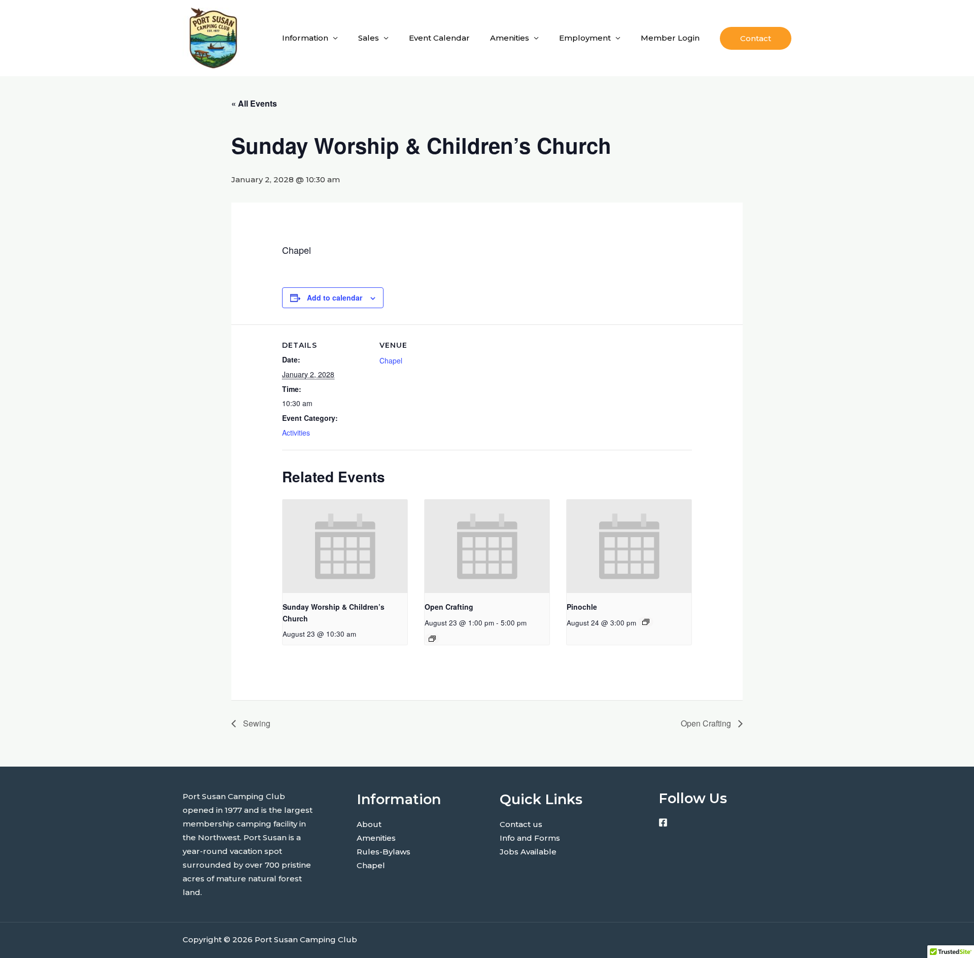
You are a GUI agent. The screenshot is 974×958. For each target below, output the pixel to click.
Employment (585, 38)
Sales (368, 38)
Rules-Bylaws (383, 851)
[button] (755, 38)
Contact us (521, 824)
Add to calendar (334, 297)
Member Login (670, 38)
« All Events (254, 103)
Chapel (390, 360)
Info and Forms (530, 838)
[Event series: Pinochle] (645, 622)
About (369, 824)
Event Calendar (439, 38)
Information (305, 38)
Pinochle (582, 607)
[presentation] (345, 546)
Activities (296, 432)
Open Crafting (449, 607)
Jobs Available (528, 851)
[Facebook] (663, 822)
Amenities (509, 38)
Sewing (255, 723)
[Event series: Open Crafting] (432, 639)
